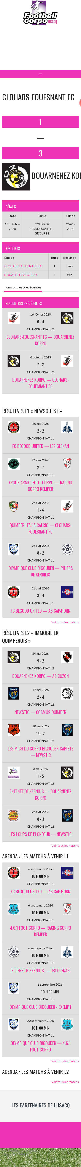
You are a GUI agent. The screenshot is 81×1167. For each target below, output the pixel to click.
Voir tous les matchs (65, 622)
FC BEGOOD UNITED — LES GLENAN (40, 446)
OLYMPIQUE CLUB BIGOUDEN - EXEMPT (40, 1007)
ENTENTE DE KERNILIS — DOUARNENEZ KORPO (40, 794)
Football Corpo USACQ (40, 51)
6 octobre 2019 (40, 357)
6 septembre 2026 (40, 869)
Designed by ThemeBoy (16, 1154)
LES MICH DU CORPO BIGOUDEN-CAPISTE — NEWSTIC (40, 751)
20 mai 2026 (40, 423)
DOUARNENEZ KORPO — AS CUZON (40, 676)
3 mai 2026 (40, 769)
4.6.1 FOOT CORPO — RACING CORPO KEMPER (40, 931)
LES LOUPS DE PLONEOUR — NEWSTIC (40, 834)
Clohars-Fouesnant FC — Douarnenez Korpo (40, 340)
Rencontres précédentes (23, 287)
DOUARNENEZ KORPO (20, 275)
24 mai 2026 (40, 653)
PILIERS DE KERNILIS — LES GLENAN (40, 970)
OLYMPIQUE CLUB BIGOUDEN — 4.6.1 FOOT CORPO (41, 1046)
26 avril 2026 (40, 460)
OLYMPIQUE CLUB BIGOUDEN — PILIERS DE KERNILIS (40, 571)
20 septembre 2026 (40, 1020)
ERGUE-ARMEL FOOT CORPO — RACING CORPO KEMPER (40, 485)
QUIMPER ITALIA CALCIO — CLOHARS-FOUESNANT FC (40, 528)
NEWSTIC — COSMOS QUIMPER (40, 712)
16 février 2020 (40, 314)
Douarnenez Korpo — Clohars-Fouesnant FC (40, 382)
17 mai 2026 (40, 690)
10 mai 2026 (40, 726)
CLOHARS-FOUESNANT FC (23, 266)
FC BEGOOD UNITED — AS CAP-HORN (40, 610)
